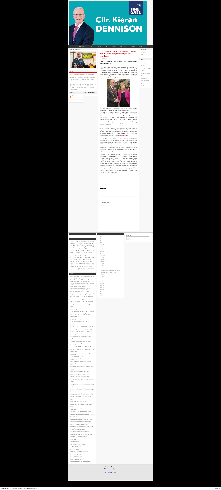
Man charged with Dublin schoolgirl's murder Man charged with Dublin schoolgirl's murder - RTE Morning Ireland (81, 338)
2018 (101, 246)
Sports (82, 263)
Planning (114, 46)
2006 (101, 293)
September (103, 259)
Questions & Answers (75, 449)
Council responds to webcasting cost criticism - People (81, 387)
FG (106, 46)
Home (140, 46)
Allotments (72, 241)
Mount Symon (90, 255)
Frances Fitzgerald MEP (146, 68)
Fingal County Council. (83, 250)
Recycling (75, 261)
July (102, 263)
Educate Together (74, 248)
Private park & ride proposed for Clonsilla (79, 451)
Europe (90, 248)
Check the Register (145, 80)
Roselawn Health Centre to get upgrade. (109, 272)
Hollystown (90, 252)
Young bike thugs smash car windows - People (80, 318)
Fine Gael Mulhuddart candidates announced (79, 452)
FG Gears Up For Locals (75, 454)
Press (99, 46)
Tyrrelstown (73, 266)
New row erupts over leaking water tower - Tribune (81, 303)
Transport (89, 264)
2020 (101, 242)
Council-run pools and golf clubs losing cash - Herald (81, 396)
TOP (219, 488)
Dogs (93, 245)
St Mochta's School (90, 263)
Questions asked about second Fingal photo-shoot (81, 313)
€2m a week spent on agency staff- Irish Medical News (81, 296)
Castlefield (80, 243)
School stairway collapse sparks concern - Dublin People (82, 311)
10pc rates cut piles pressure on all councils (79, 431)
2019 (101, 244)
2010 (101, 285)
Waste (85, 266)
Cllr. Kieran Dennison (76, 97)
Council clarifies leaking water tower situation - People (81, 366)
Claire (73, 95)
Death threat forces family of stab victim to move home (81, 319)
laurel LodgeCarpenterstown (89, 268)
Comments (145, 55)
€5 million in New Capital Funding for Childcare (110, 270)
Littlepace (82, 255)
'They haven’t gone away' (75, 446)
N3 (77, 257)
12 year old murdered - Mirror (76, 356)
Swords (74, 264)
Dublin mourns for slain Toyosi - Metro (78, 402)
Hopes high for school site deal (76, 428)
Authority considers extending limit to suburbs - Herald (81, 426)
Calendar (132, 46)
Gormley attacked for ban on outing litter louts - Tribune (81, 329)
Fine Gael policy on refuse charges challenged (80, 447)
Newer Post (102, 228)
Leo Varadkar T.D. (144, 67)
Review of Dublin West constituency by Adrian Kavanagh (82, 293)
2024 (101, 236)
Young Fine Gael (144, 72)
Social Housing (74, 263)
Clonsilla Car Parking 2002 (75, 459)
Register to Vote (144, 78)
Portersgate (77, 259)
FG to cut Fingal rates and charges (77, 429)
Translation (81, 264)
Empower (143, 70)
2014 (101, 253)
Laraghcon (92, 254)
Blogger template (5, 488)
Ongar (80, 257)
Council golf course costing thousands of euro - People (81, 392)
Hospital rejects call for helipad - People (78, 382)
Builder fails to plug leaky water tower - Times (79, 371)
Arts (77, 241)
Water (90, 266)
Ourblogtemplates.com (29, 488)
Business (91, 241)
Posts (144, 52)
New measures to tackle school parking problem (80, 442)
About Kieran (82, 46)
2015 (101, 251)
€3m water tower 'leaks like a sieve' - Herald (79, 373)
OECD (142, 83)
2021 (101, 240)
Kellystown (86, 254)
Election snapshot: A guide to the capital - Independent (81, 301)
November (103, 255)
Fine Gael (143, 63)
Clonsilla (75, 245)
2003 (101, 295)
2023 (101, 238)
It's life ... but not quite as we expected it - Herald (80, 361)
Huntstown (72, 254)
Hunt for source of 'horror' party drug (78, 444)
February (103, 276)
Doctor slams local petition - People (77, 286)
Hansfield (72, 252)
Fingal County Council (145, 62)
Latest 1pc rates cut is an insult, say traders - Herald (81, 434)
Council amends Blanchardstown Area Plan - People (81, 419)
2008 (101, 289)
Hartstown (78, 252)
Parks (86, 257)
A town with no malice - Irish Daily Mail (78, 401)
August (102, 261)
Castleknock (86, 243)
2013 (101, 279)
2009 (101, 287)
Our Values (143, 65)
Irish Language (79, 254)
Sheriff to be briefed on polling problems (78, 436)
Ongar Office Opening (75, 457)
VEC (80, 266)
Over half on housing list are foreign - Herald (79, 291)
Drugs (73, 247)
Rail (93, 259)
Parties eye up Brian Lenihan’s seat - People (79, 281)
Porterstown (86, 259)
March (102, 274)
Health (83, 252)
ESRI (142, 82)
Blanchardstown (84, 241)
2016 (101, 249)
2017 (101, 247)
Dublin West (79, 247)
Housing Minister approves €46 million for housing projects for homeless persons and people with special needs (118, 53)
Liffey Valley (74, 255)
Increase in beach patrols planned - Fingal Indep (80, 288)
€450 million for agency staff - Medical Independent (81, 289)
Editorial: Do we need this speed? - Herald (79, 424)
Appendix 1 (123, 135)
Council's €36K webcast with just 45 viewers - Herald (81, 394)
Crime (89, 245)
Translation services (74, 441)
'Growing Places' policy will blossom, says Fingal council (82, 279)
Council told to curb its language (77, 437)
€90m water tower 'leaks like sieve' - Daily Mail (80, 374)
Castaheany (73, 243)
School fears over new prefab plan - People (79, 321)
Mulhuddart (72, 257)
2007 (101, 291)
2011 (101, 283)
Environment (82, 248)
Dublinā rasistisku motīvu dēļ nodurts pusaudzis (80, 461)
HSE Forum (123, 46)
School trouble (73, 439)
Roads (82, 261)
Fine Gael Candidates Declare (76, 456)
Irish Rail (142, 85)
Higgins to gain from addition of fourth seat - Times (80, 294)
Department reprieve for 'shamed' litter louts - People (81, 331)
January (102, 278)
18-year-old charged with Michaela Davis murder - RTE (82, 341)
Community (84, 245)
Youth (81, 268)
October (102, 257)
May (102, 265)
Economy (88, 247)
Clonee (92, 243)
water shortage (75, 269)
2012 (101, 281)
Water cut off (73, 268)
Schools (90, 261)
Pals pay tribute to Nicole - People (77, 417)
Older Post (134, 228)
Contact (92, 46)
